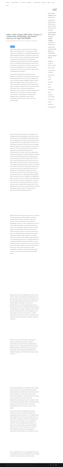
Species (7, 2)
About (7, 5)
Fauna (49, 79)
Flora (49, 84)
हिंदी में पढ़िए (12, 46)
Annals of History (37, 2)
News (26, 40)
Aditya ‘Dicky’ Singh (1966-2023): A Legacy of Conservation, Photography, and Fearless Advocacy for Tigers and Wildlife (24, 36)
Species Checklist (15, 2)
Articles (52, 2)
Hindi (49, 87)
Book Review (51, 68)
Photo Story (51, 99)
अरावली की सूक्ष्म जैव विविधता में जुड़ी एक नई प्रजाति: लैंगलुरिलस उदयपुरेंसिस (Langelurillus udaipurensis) (52, 38)
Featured (50, 82)
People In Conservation (32, 40)
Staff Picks (50, 104)
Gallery (48, 2)
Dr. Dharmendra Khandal (13, 40)
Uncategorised (52, 107)
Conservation (28, 2)
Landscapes (23, 2)
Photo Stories (43, 2)
